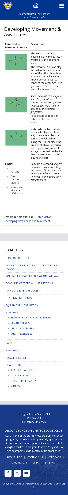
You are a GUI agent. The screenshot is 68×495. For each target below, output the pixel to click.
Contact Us (35, 457)
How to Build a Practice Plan (31, 317)
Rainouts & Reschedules (22, 290)
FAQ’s (9, 343)
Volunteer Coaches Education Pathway (32, 276)
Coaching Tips (20, 375)
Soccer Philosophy (23, 380)
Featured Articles (23, 370)
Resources (13, 350)
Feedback (54, 457)
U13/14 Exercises (21, 333)
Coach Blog (14, 365)
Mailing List (19, 462)
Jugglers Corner (17, 357)
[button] (62, 5)
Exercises (12, 312)
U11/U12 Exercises (22, 328)
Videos (15, 386)
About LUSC (14, 457)
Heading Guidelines (19, 298)
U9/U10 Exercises (21, 323)
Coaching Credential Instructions (29, 283)
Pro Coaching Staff (19, 258)
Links (36, 462)
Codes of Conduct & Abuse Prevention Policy (32, 267)
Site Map (50, 462)
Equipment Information (22, 305)
